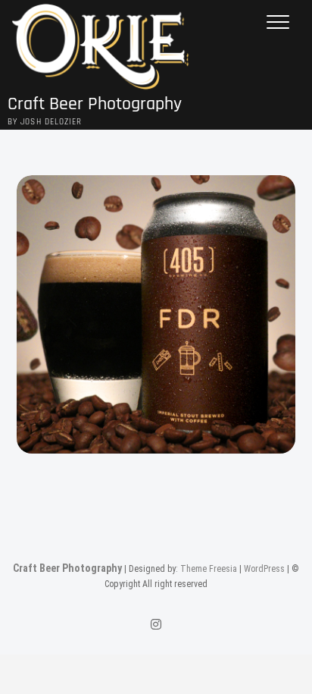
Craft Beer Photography (95, 104)
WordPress (264, 569)
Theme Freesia (208, 569)
